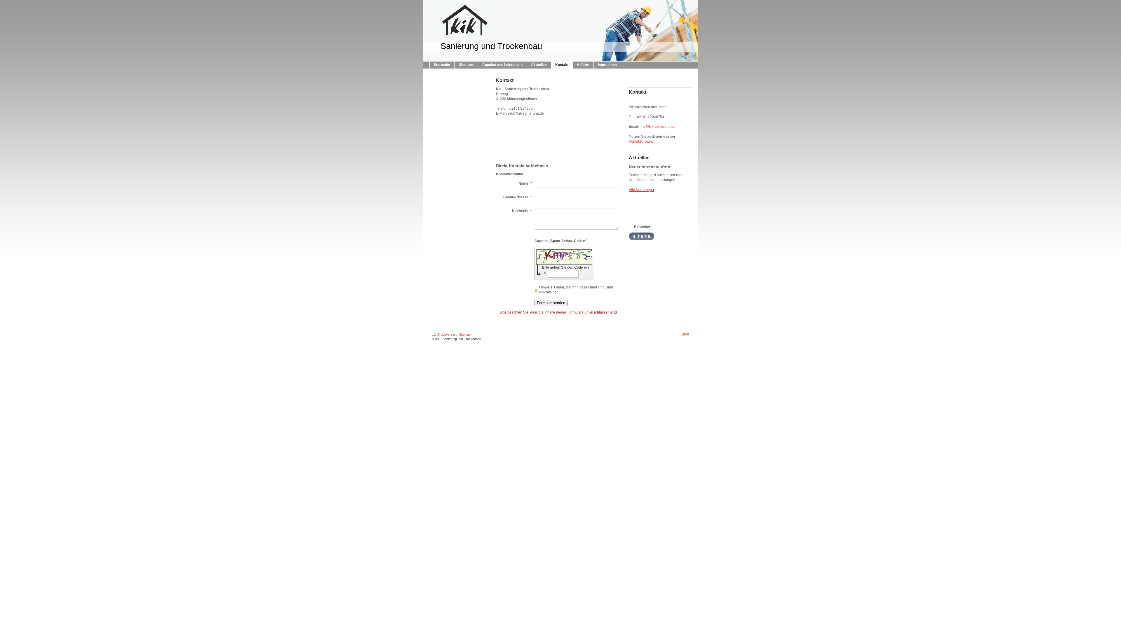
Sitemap (465, 334)
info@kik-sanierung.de (658, 127)
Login (685, 333)
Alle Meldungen (641, 190)
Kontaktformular (641, 141)
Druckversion (447, 334)
